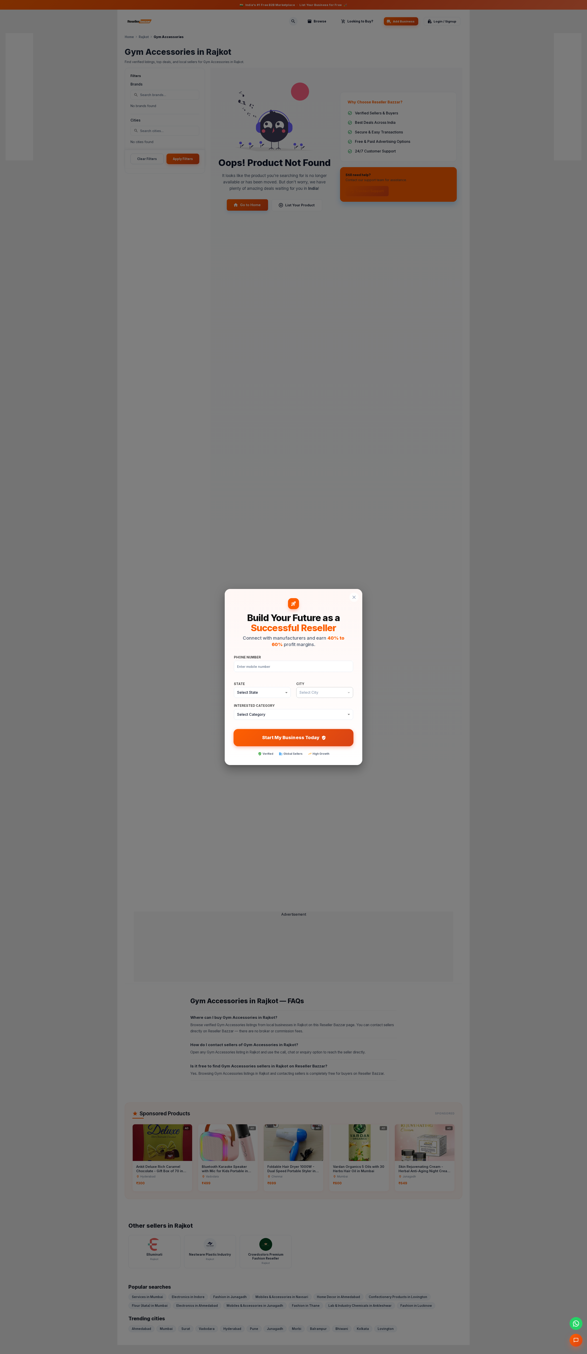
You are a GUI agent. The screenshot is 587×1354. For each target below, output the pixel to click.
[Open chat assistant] (576, 1340)
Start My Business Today (290, 737)
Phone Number (247, 657)
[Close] (354, 597)
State (239, 684)
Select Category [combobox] (251, 714)
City (300, 684)
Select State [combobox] (247, 692)
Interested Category (254, 705)
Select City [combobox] (308, 692)
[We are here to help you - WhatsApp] (576, 1323)
